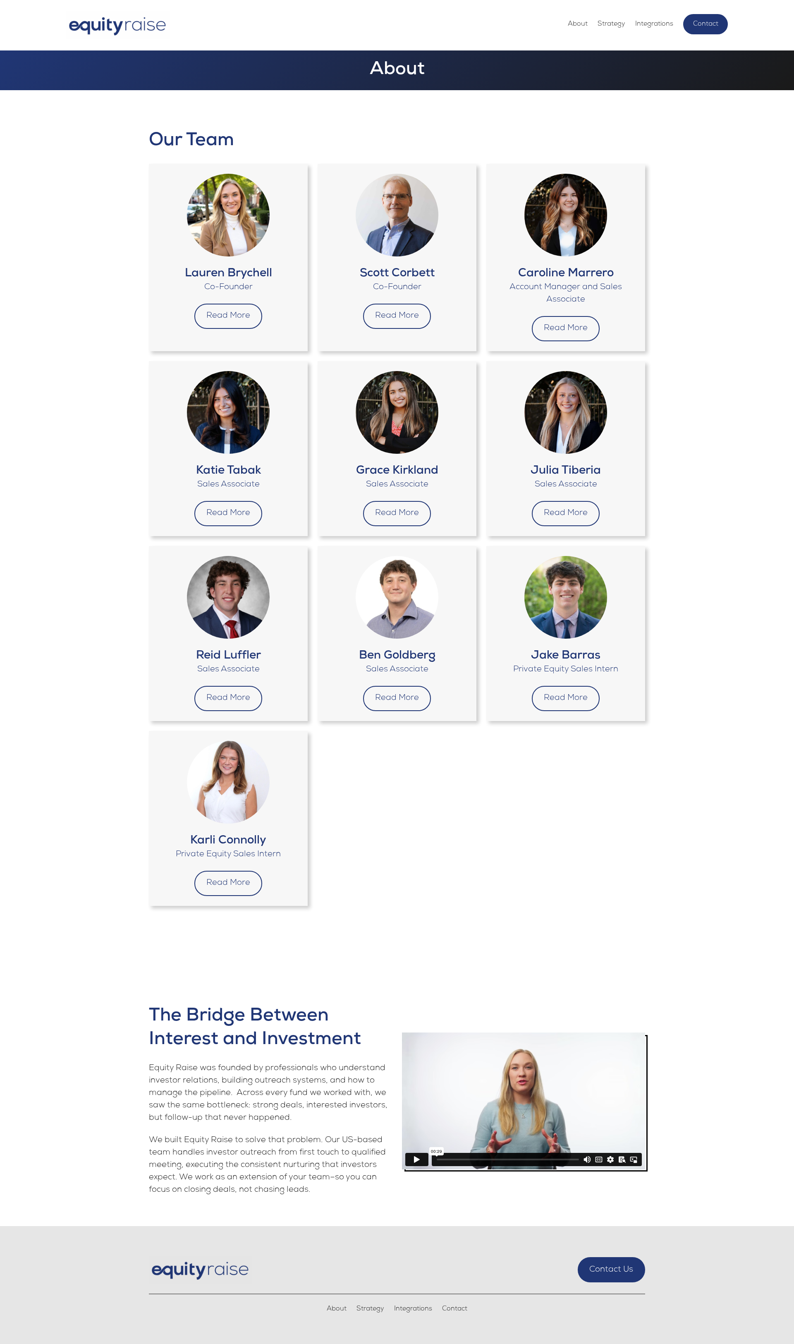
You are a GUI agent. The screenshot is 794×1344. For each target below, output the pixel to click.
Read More (228, 316)
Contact (705, 24)
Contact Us (611, 1270)
